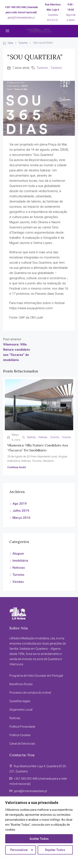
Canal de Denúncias (22, 743)
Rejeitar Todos (55, 850)
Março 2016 (21, 518)
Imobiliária (20, 560)
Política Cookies (20, 735)
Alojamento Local (20, 709)
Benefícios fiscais (21, 684)
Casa (10, 42)
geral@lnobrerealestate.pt (21, 17)
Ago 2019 (19, 503)
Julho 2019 (20, 511)
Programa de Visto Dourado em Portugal (36, 675)
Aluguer (18, 553)
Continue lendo (16, 467)
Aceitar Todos (39, 838)
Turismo (23, 42)
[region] (39, 827)
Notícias (31, 437)
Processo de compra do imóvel (30, 692)
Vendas (18, 582)
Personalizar (19, 850)
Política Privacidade (22, 726)
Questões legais (19, 701)
